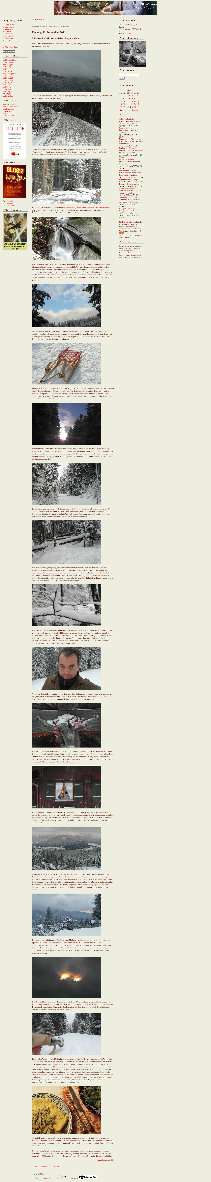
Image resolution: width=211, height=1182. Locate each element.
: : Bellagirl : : (8, 69)
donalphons (103, 1160)
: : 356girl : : (8, 93)
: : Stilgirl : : (8, 89)
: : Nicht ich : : (8, 113)
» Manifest (7, 31)
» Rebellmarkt (8, 24)
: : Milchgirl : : (9, 80)
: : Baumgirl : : (9, 75)
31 (135, 107)
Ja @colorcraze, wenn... (128, 170)
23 (132, 104)
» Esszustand (8, 38)
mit (130, 33)
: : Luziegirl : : (8, 71)
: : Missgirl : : (8, 82)
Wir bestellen (8, 201)
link (35, 1166)
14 (127, 101)
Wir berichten (8, 205)
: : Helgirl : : (8, 96)
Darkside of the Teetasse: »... (130, 139)
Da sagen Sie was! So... (128, 208)
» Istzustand (8, 35)
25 (138, 104)
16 (132, 101)
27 (124, 107)
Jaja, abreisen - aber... (127, 127)
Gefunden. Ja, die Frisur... (129, 197)
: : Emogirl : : (8, 91)
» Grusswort (7, 33)
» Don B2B (7, 40)
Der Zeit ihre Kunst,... (127, 148)
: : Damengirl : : (9, 62)
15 (129, 101)
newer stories (39, 19)
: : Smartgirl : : (8, 66)
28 (127, 107)
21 (127, 104)
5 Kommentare (44, 1166)
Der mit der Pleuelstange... (129, 179)
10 (135, 98)
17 (135, 101)
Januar (135, 110)
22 (129, 104)
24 (135, 104)
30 (132, 107)
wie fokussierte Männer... (128, 188)
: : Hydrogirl (8, 78)
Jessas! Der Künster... (127, 159)
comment (57, 1166)
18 (138, 101)
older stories (38, 1173)
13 (124, 101)
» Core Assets (8, 27)
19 (121, 104)
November (123, 110)
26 (121, 107)
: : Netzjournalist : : (10, 104)
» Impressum (8, 29)
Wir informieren (9, 203)
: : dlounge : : (8, 109)
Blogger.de (47, 1178)
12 (121, 101)
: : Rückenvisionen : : (11, 106)
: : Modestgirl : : (9, 60)
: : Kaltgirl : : (8, 87)
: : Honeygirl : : (9, 64)
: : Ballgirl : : (8, 84)
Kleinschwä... (127, 222)
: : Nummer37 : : (9, 115)
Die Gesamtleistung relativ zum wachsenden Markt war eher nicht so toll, (72, 208)
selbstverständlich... (126, 119)
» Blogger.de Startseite (12, 47)
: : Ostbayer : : (8, 111)
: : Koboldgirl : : (9, 73)
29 (129, 107)
